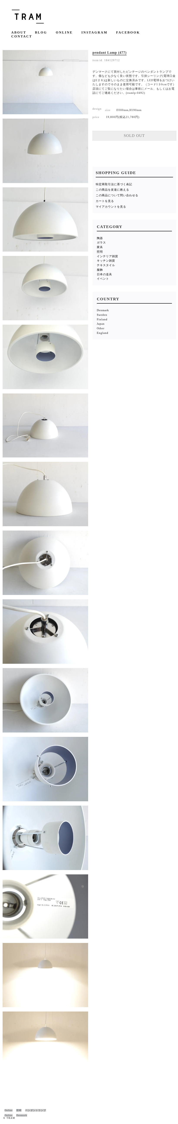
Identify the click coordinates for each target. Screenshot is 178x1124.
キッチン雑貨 (106, 260)
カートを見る (105, 201)
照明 (100, 251)
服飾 (100, 269)
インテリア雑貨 (107, 256)
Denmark (103, 310)
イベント (103, 278)
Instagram (94, 32)
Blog (41, 32)
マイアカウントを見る (111, 206)
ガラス (101, 242)
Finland (102, 319)
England (102, 332)
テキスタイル (106, 265)
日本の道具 (104, 274)
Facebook (128, 32)
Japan (101, 323)
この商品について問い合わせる (117, 195)
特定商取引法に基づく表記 (114, 184)
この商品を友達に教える (112, 189)
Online (64, 32)
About (18, 32)
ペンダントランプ (35, 1110)
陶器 (100, 238)
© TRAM (9, 1118)
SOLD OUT (134, 135)
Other (100, 328)
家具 (100, 247)
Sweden (102, 314)
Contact (21, 36)
